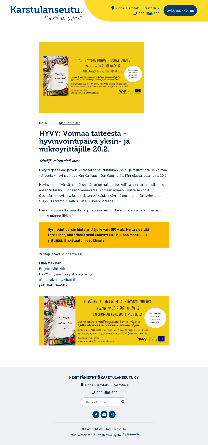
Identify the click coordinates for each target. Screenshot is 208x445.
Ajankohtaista (69, 122)
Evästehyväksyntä (108, 435)
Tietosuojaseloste (80, 435)
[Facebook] (95, 414)
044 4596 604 (148, 13)
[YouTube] (104, 414)
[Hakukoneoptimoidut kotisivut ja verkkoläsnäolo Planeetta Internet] (132, 435)
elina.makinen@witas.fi (57, 279)
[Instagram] (112, 414)
